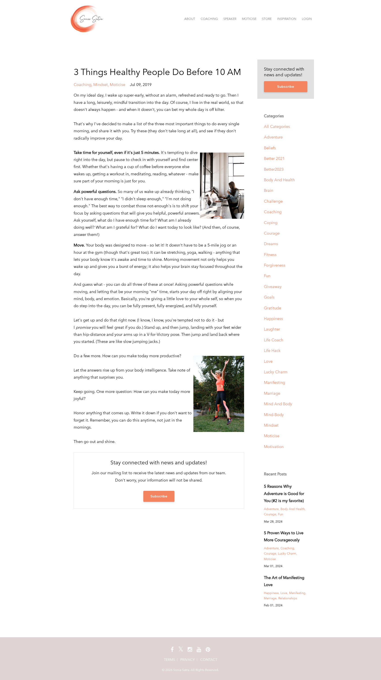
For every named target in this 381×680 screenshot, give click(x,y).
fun (267, 275)
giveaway (273, 286)
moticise (117, 84)
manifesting (274, 382)
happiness (273, 318)
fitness (270, 254)
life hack (272, 350)
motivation (274, 446)
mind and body (278, 403)
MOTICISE (249, 19)
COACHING (209, 19)
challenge (273, 201)
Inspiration (286, 19)
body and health (279, 179)
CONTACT (208, 660)
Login (307, 19)
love (268, 361)
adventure (273, 137)
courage (272, 233)
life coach (273, 339)
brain (268, 190)
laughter (272, 329)
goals (269, 297)
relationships (287, 598)
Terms (169, 660)
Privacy (187, 660)
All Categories (277, 126)
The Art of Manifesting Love (284, 581)
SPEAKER (229, 19)
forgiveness (274, 265)
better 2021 (274, 158)
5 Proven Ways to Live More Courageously (283, 536)
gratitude (272, 307)
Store (267, 19)
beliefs (270, 147)
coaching (82, 84)
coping (270, 222)
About (189, 19)
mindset (100, 84)
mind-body (274, 414)
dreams (271, 243)
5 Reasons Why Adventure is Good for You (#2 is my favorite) (284, 493)
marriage (272, 393)
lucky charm (276, 371)
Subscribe (158, 496)
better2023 (274, 169)
